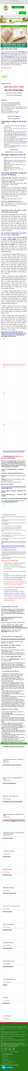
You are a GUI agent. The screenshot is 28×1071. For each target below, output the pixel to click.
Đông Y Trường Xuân (12, 233)
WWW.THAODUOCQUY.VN (15, 473)
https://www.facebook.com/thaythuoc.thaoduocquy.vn (13, 1036)
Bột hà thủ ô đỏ (11, 118)
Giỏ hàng (18, 7)
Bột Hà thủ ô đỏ (9, 456)
